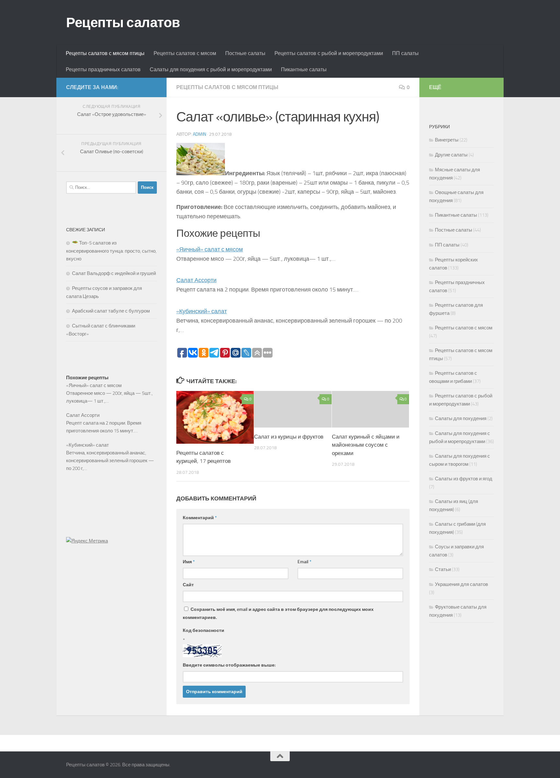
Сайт (188, 585)
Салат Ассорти (196, 280)
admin (199, 134)
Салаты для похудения (460, 418)
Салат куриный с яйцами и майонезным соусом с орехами (366, 444)
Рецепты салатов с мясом (185, 53)
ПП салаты (405, 53)
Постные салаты (245, 53)
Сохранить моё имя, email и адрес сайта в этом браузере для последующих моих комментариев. (278, 613)
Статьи (443, 569)
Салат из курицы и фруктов (288, 436)
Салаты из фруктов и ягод (463, 479)
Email (304, 562)
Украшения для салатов (461, 584)
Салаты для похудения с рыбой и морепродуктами (211, 69)
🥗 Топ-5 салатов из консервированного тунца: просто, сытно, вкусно (111, 251)
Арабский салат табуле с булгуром (111, 311)
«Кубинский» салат (201, 311)
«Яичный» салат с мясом (209, 249)
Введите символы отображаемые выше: (229, 665)
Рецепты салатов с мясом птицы (105, 53)
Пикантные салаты (304, 69)
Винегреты (447, 140)
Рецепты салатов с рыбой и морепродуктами (328, 53)
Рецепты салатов (123, 23)
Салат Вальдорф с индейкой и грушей (114, 273)
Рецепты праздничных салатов (103, 69)
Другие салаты (451, 155)
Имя (189, 562)
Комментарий (200, 518)
